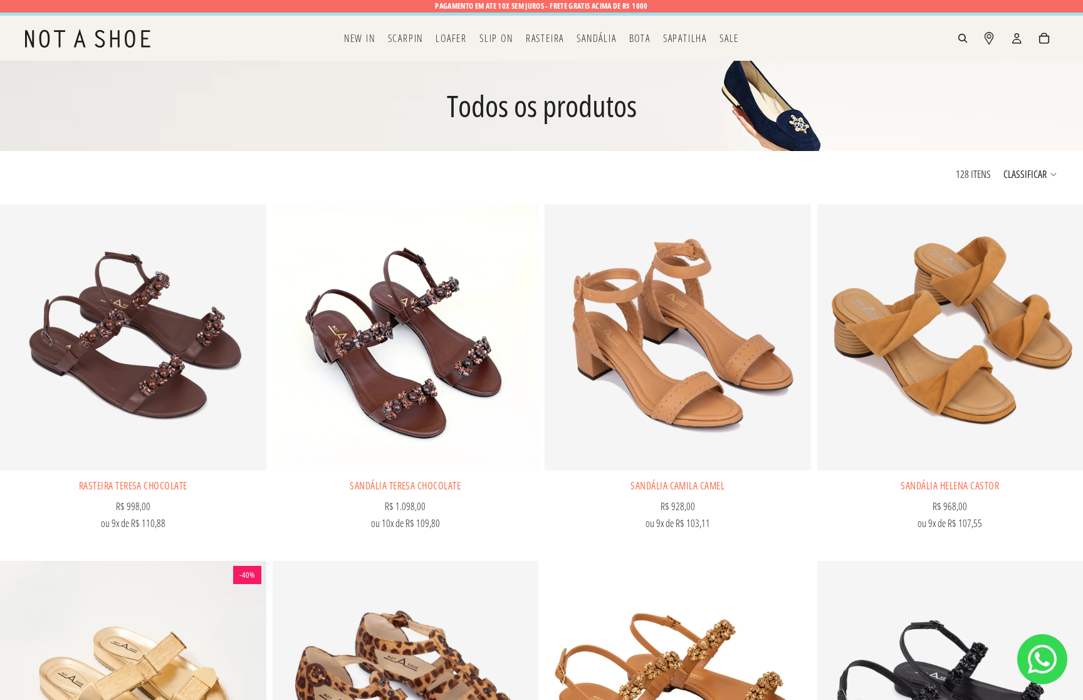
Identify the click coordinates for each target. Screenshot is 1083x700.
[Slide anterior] (19, 338)
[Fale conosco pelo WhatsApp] (1042, 659)
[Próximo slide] (247, 338)
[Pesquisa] (962, 38)
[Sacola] (1044, 38)
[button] (1030, 174)
